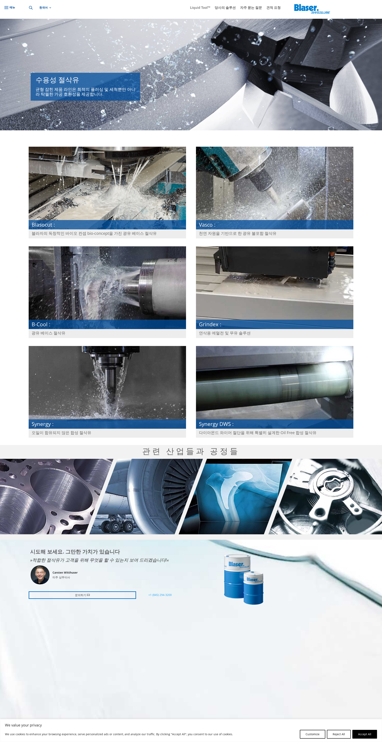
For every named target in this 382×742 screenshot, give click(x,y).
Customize (313, 734)
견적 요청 (273, 8)
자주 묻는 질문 (251, 8)
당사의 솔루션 (225, 8)
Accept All (364, 734)
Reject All (339, 734)
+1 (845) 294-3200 (160, 595)
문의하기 (80, 595)
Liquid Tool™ (200, 8)
